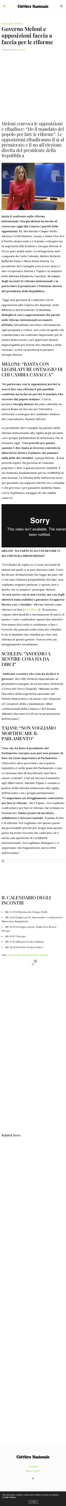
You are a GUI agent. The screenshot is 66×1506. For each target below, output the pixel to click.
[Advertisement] (33, 84)
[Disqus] (33, 1013)
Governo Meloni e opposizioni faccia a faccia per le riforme (27, 35)
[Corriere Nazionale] (33, 6)
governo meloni (15, 955)
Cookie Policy (9, 1497)
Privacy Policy (33, 1471)
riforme (44, 955)
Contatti (33, 1466)
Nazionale (7, 23)
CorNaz (21, 50)
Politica (19, 23)
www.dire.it (31, 609)
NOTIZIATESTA (32, 955)
